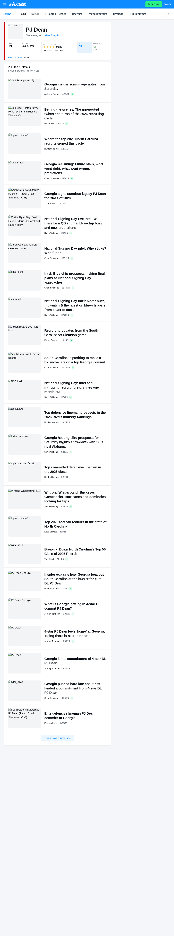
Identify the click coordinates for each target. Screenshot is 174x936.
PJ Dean (18, 57)
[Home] (17, 4)
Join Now (153, 4)
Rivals (10, 57)
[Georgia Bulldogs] (96, 48)
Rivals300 (118, 13)
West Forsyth (52, 35)
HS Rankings (138, 13)
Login (167, 4)
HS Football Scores (55, 13)
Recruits (77, 13)
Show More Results (57, 738)
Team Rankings (97, 13)
